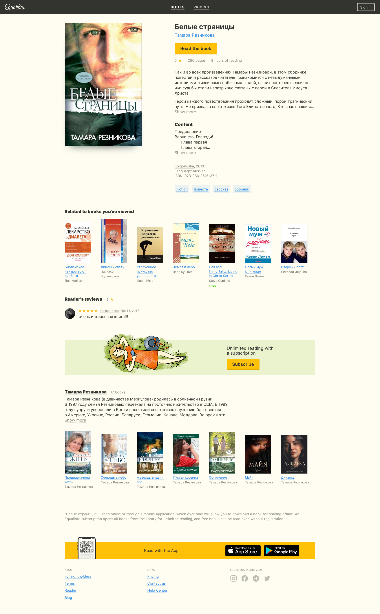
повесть (201, 189)
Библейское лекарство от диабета (75, 271)
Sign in (366, 7)
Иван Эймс (145, 280)
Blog (68, 597)
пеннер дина (109, 310)
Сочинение (218, 477)
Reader (70, 590)
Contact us (156, 583)
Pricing (153, 576)
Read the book (195, 48)
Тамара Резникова (195, 35)
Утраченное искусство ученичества (147, 271)
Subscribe (243, 364)
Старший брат (292, 267)
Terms (70, 583)
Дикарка (287, 477)
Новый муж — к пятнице (256, 269)
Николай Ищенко (294, 272)
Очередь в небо (113, 477)
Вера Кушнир (183, 272)
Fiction (182, 189)
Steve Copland (219, 280)
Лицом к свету (112, 267)
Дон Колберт (74, 280)
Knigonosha (184, 166)
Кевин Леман (255, 276)
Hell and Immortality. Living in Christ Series (223, 271)
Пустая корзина (185, 477)
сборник (242, 189)
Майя (249, 477)
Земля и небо (184, 267)
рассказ (221, 189)
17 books (95, 392)
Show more (185, 112)
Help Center (157, 590)
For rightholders (78, 576)
